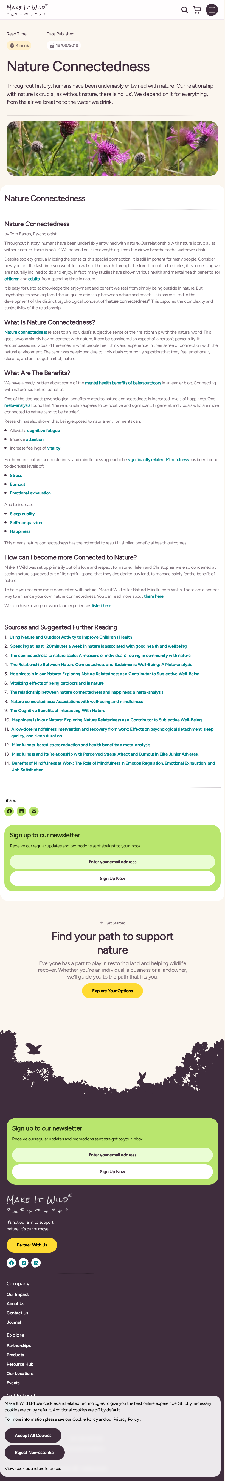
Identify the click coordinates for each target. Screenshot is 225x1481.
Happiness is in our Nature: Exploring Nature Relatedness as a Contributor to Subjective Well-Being (105, 673)
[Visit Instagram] (24, 1263)
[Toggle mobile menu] (212, 10)
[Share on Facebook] (9, 811)
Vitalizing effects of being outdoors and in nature (57, 683)
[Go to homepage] (27, 10)
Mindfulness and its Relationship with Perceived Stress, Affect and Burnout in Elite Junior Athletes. (105, 754)
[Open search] (185, 10)
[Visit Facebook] (11, 1263)
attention (34, 439)
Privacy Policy (127, 1419)
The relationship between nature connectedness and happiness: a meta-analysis (86, 692)
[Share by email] (34, 811)
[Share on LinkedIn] (21, 811)
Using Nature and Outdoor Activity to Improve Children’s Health (71, 637)
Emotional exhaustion (30, 493)
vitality (53, 448)
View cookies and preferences (33, 1468)
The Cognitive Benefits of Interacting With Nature (57, 710)
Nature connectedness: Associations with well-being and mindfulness (76, 701)
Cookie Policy (85, 1419)
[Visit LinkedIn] (36, 1263)
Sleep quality (22, 513)
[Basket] (197, 9)
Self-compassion (26, 522)
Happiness (20, 531)
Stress (16, 475)
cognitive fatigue (43, 430)
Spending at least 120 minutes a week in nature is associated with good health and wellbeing (98, 646)
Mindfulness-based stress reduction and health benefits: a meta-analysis (81, 744)
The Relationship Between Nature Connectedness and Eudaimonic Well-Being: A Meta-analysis (101, 664)
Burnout (17, 484)
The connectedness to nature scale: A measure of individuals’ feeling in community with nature (100, 655)
